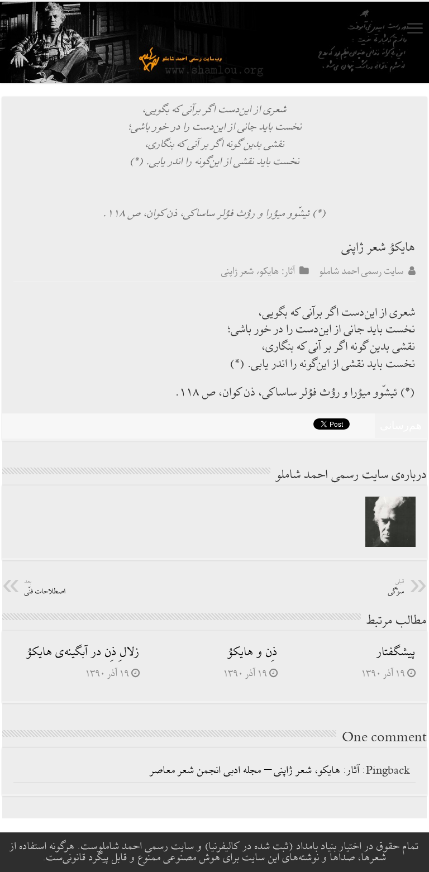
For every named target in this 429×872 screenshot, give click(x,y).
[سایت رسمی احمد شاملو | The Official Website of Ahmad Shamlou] (214, 42)
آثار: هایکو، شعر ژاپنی (258, 271)
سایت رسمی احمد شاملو (362, 271)
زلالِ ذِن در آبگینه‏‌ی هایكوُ (83, 652)
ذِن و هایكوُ (253, 652)
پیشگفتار (396, 652)
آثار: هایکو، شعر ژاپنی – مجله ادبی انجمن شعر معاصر (255, 770)
